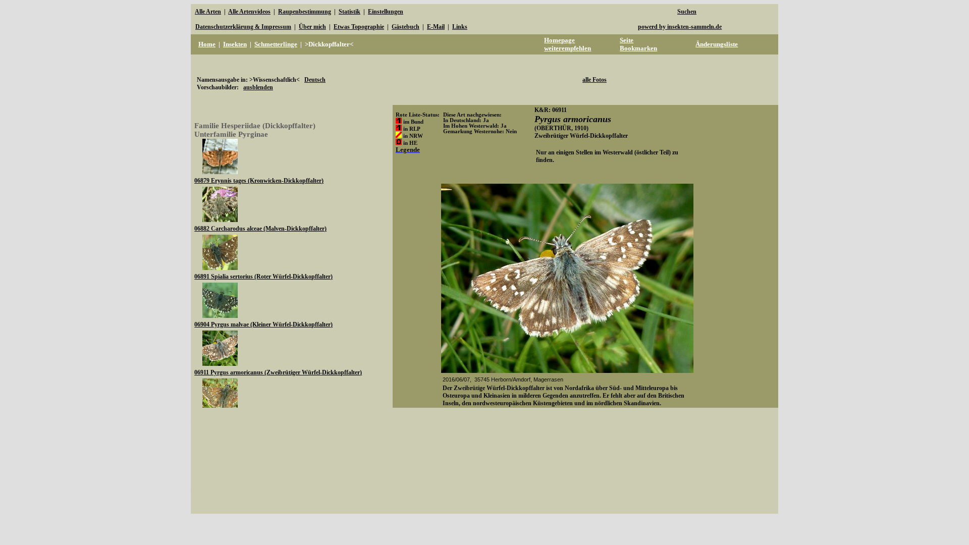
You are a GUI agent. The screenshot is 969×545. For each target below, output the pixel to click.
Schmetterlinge (275, 44)
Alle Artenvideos (249, 11)
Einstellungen (385, 11)
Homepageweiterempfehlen (567, 44)
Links (459, 26)
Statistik (349, 11)
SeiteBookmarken (638, 44)
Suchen (686, 11)
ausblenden (258, 87)
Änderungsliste (716, 44)
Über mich (312, 26)
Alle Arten (208, 11)
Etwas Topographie (359, 26)
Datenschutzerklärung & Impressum (243, 26)
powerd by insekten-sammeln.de (680, 26)
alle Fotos (594, 79)
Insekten (235, 44)
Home (207, 44)
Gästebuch (405, 26)
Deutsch (315, 79)
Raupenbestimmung (304, 11)
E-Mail (436, 26)
